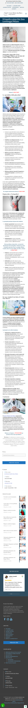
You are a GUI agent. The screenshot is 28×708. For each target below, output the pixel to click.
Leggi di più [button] (8, 589)
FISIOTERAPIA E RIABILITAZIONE (13, 653)
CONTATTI (14, 9)
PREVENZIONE (9, 657)
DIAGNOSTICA (9, 655)
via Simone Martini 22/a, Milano (11, 474)
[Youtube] (11, 619)
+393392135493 (8, 682)
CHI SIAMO (9, 5)
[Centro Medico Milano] (14, 13)
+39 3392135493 (19, 2)
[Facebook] (4, 619)
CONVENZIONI (15, 7)
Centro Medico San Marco (10, 416)
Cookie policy (14, 702)
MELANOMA (10, 659)
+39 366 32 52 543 (8, 483)
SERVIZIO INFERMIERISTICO (12, 656)
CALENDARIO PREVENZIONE (14, 661)
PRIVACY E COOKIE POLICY (12, 638)
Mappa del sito (20, 702)
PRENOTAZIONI (9, 635)
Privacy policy (7, 702)
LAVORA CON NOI (7, 7)
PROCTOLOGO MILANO (11, 662)
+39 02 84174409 (10, 2)
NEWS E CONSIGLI (10, 634)
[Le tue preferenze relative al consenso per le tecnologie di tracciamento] (25, 706)
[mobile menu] (26, 13)
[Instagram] (8, 619)
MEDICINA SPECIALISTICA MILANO (13, 652)
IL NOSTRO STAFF (16, 5)
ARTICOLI (22, 7)
